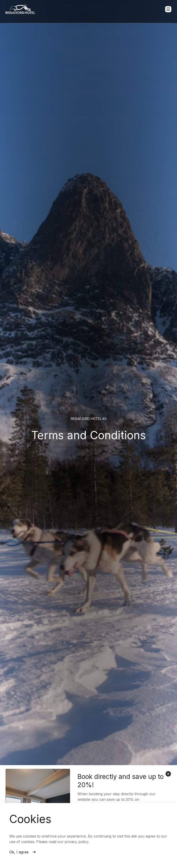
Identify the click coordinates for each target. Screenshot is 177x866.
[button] (168, 9)
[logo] (20, 9)
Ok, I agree (19, 852)
